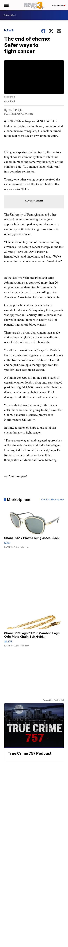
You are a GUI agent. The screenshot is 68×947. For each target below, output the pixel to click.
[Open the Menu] (6, 5)
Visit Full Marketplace (52, 499)
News (9, 30)
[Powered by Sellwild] (59, 700)
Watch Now (58, 5)
